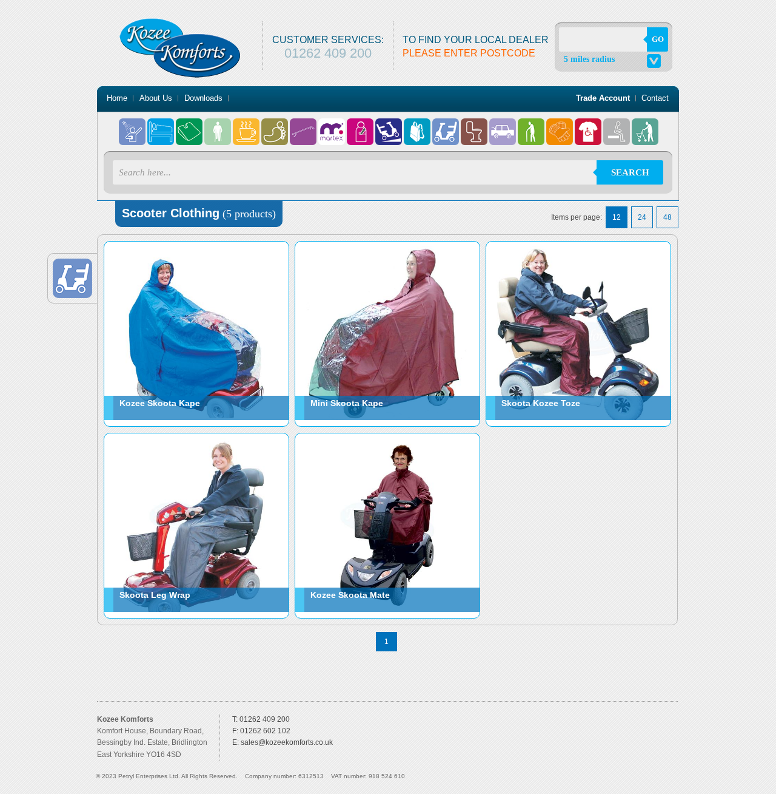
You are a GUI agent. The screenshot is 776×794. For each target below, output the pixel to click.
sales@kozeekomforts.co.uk (287, 742)
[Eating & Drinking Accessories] (247, 125)
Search (630, 172)
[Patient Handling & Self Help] (361, 125)
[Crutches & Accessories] (218, 125)
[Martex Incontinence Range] (332, 125)
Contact (655, 98)
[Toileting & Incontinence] (475, 125)
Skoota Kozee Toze (540, 403)
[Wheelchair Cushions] (617, 125)
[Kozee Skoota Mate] (386, 437)
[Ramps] (389, 125)
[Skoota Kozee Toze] (577, 246)
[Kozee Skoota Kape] (195, 246)
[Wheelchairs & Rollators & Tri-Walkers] (645, 125)
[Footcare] (275, 125)
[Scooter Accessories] (418, 125)
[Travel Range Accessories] (503, 125)
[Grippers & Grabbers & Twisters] (304, 125)
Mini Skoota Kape (346, 403)
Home (117, 98)
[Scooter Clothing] (446, 125)
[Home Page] (180, 22)
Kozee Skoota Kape (159, 403)
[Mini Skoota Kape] (386, 246)
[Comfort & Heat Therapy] (190, 125)
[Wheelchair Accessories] (560, 125)
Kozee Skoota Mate (350, 595)
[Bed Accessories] (161, 125)
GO (658, 39)
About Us (155, 98)
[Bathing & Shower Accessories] (133, 125)
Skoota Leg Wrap (154, 595)
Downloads (203, 98)
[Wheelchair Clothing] (589, 125)
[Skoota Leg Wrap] (195, 437)
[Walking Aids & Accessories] (532, 125)
